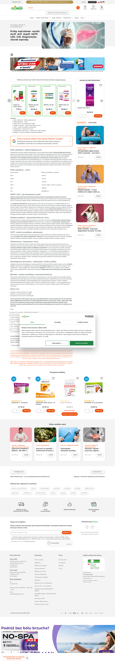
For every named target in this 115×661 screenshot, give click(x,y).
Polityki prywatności (30, 541)
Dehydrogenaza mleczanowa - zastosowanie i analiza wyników (30, 130)
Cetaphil (53, 493)
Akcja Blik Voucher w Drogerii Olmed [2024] (45, 594)
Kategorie (37, 580)
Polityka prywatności (41, 565)
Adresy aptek (62, 559)
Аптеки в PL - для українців (43, 586)
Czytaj (98, 157)
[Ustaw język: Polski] (98, 2)
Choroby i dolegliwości (42, 17)
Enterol (31, 7)
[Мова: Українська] (103, 2)
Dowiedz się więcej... (60, 79)
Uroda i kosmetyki (56, 17)
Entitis (33, 488)
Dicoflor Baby (44, 488)
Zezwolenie (62, 562)
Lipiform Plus (27, 493)
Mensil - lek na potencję (19, 488)
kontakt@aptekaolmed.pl (16, 594)
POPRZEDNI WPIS (19, 472)
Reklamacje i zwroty (40, 571)
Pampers (73, 493)
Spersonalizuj (56, 343)
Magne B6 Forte (41, 493)
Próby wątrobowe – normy (21, 121)
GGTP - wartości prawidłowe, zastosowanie (25, 127)
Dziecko (77, 17)
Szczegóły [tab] (57, 322)
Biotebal (77, 488)
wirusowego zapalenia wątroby (51, 210)
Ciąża (82, 17)
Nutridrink (84, 493)
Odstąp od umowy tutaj (41, 604)
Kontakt (61, 565)
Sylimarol (67, 488)
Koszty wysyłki (39, 559)
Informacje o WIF (39, 598)
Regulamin (37, 562)
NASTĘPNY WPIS (97, 472)
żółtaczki (56, 277)
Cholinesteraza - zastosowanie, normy (23, 129)
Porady (32, 17)
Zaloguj (83, 2)
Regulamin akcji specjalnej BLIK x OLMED (44, 589)
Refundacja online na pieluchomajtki (57, 12)
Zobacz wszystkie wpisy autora (20, 345)
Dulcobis (56, 488)
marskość (62, 247)
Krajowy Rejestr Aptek (41, 601)
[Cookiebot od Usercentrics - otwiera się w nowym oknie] (86, 316)
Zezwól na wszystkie (82, 343)
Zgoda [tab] (32, 322)
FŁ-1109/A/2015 (88, 574)
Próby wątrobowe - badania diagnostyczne (25, 120)
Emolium (63, 493)
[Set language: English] (101, 2)
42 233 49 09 (14, 583)
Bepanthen (15, 493)
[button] (9, 100)
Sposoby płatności (40, 568)
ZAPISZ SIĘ (65, 532)
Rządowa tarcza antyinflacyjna (43, 583)
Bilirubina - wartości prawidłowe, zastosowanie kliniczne (28, 132)
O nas (60, 568)
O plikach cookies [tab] (82, 322)
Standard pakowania (40, 574)
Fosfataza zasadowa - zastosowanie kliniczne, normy (27, 125)
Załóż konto (92, 2)
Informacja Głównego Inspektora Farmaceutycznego (90, 581)
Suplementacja (67, 17)
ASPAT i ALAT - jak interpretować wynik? (24, 123)
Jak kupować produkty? (41, 577)
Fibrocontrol (89, 488)
